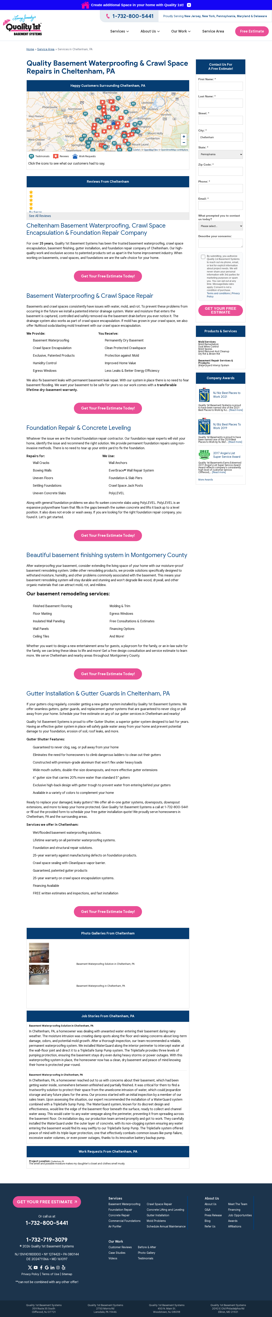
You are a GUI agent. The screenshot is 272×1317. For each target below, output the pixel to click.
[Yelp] (63, 1267)
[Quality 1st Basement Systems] (22, 25)
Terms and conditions (218, 293)
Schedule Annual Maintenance (166, 1226)
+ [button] (184, 136)
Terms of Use (50, 1274)
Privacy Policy (30, 1274)
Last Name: (206, 96)
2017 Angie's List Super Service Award (226, 455)
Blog (207, 1221)
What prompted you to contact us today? (219, 217)
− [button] (184, 142)
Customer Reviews (120, 1247)
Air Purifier (115, 1226)
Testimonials (145, 1258)
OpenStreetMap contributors (174, 149)
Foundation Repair (120, 1209)
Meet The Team (237, 1204)
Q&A (207, 1209)
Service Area (213, 31)
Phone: (204, 181)
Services (117, 31)
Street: (203, 113)
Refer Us (210, 1226)
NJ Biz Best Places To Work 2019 (227, 426)
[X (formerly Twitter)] (30, 1267)
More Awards (205, 479)
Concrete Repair (119, 1215)
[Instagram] (58, 1267)
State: (203, 147)
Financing (234, 1209)
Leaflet (136, 149)
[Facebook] (41, 1267)
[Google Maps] (46, 1267)
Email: (203, 198)
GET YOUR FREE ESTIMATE (44, 1202)
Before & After (147, 1247)
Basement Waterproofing (124, 1204)
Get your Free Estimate (220, 310)
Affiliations (234, 1226)
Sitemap (67, 1274)
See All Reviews (40, 216)
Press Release (213, 1215)
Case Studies (117, 1253)
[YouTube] (35, 1267)
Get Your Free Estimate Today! (108, 276)
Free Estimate (252, 31)
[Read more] (236, 409)
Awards (232, 1221)
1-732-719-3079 (47, 1239)
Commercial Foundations (124, 1221)
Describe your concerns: (215, 236)
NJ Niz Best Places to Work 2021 (227, 394)
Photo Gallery (146, 1253)
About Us (148, 31)
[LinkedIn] (52, 1267)
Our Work (179, 31)
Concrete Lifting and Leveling (165, 1209)
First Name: (207, 79)
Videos (113, 1258)
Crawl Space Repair (159, 1204)
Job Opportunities (240, 1215)
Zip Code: (205, 164)
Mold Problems (156, 1221)
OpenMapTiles (151, 149)
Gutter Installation (158, 1215)
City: (202, 130)
